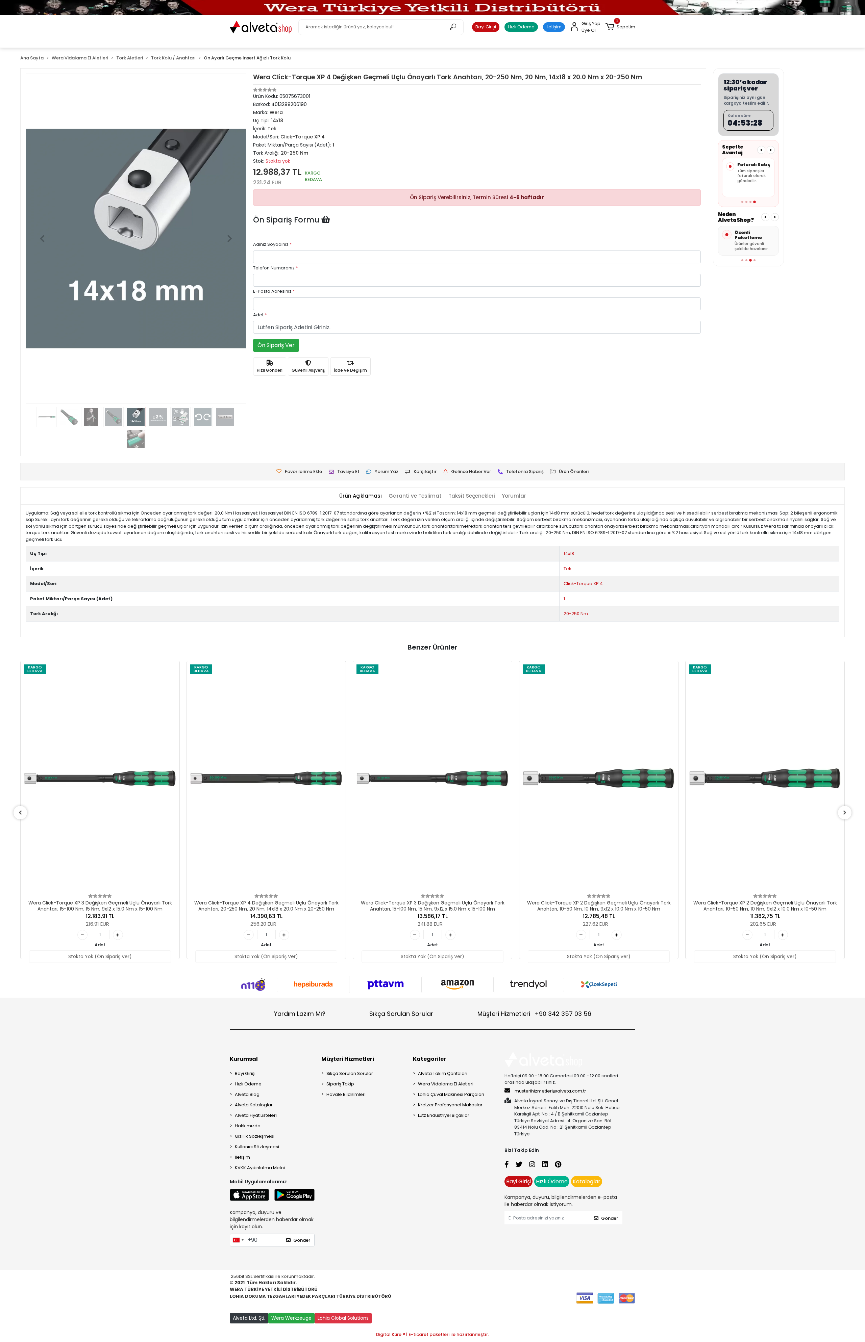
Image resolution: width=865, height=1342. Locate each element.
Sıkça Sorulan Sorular (401, 1013)
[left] (20, 812)
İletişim (554, 27)
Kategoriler (429, 1059)
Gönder (301, 1240)
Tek (567, 568)
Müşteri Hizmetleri (534, 1013)
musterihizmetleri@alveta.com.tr (550, 1091)
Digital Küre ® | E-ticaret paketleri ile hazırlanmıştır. (432, 1334)
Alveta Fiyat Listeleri (256, 1115)
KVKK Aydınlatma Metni (260, 1167)
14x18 (569, 553)
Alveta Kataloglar (254, 1105)
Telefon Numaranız (275, 268)
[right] (845, 812)
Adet (260, 315)
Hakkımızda (248, 1126)
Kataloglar (586, 1181)
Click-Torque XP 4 (583, 583)
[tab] (360, 496)
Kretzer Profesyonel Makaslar (450, 1105)
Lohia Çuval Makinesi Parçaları (451, 1094)
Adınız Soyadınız (272, 244)
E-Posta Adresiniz (274, 291)
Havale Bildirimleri (346, 1094)
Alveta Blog (247, 1094)
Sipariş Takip (340, 1084)
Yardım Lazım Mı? (299, 1013)
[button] (620, 27)
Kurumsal (244, 1059)
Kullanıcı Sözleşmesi (257, 1146)
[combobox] (238, 1240)
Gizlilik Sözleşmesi (254, 1136)
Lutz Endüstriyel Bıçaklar (443, 1115)
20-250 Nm (576, 613)
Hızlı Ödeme (521, 27)
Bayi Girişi (485, 27)
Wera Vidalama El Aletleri (445, 1084)
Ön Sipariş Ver (276, 345)
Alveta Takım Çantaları (442, 1073)
